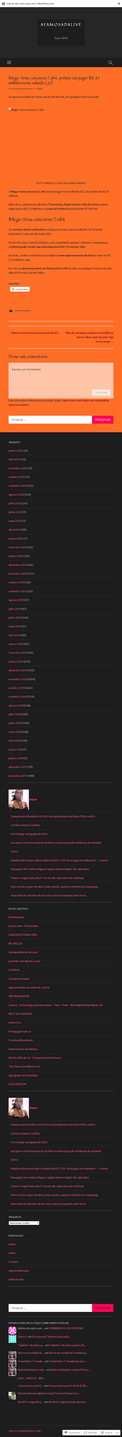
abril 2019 (14, 635)
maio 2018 (15, 732)
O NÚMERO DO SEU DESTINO (66, 1328)
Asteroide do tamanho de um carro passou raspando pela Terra (48, 895)
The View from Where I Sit (24, 1066)
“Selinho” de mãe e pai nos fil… (68, 1345)
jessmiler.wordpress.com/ (24, 961)
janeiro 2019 (16, 661)
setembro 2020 (18, 485)
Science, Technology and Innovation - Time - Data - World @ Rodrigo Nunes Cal (56, 1005)
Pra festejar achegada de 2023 (29, 834)
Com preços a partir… (31, 1385)
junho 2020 (15, 512)
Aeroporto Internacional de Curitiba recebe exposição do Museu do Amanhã (56, 842)
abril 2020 (15, 529)
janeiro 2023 (16, 450)
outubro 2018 (17, 688)
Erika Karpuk (16, 917)
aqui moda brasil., (19, 1270)
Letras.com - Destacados (24, 925)
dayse (39, 89)
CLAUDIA (14, 969)
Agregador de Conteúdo (23, 1075)
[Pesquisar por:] (61, 420)
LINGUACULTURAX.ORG (23, 934)
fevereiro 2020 (18, 547)
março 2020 (16, 538)
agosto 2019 (16, 600)
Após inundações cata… (32, 1369)
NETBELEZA (16, 943)
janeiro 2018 (16, 758)
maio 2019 (15, 626)
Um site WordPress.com (25, 1431)
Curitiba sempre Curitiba (25, 825)
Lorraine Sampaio (19, 978)
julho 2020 (15, 503)
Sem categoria (22, 311)
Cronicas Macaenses (21, 1040)
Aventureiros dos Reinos (23, 1049)
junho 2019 (15, 617)
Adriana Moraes (27, 1393)
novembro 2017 (18, 775)
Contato (13, 1261)
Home (12, 1244)
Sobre (12, 1253)
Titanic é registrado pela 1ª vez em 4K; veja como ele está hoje (47, 878)
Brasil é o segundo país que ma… (68, 1402)
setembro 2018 (18, 696)
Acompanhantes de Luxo (23, 952)
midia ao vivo (16, 1279)
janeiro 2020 (16, 556)
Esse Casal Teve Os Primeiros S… (60, 1393)
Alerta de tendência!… (31, 1352)
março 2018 (16, 749)
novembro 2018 (18, 679)
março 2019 (16, 644)
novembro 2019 (18, 573)
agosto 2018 (16, 705)
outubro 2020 (17, 477)
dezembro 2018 (18, 670)
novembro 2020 (18, 468)
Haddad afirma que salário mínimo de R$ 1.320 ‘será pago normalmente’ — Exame (59, 860)
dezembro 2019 (18, 565)
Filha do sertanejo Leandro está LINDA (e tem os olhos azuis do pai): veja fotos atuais (89, 337)
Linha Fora (15, 1022)
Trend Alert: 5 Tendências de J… (68, 1361)
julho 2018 (15, 714)
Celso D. (22, 1336)
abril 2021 (14, 459)
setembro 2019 (18, 591)
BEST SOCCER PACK (20, 1013)
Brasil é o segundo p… (31, 1402)
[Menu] (9, 62)
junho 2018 (15, 723)
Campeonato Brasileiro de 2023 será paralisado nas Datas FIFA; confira (53, 816)
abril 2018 (14, 740)
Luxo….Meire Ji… (28, 1378)
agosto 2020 (16, 494)
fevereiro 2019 (18, 652)
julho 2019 (15, 608)
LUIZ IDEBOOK (17, 1084)
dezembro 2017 (18, 767)
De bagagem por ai (20, 1031)
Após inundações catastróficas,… (71, 1369)
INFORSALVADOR (19, 996)
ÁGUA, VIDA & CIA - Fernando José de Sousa (35, 1057)
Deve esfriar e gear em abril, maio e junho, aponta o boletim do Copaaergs (54, 886)
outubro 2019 (17, 582)
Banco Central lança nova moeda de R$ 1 (34, 332)
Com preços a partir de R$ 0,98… (68, 1385)
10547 (14, 851)
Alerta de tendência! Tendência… (68, 1352)
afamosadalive (61, 24)
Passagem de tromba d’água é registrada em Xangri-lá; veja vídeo (50, 869)
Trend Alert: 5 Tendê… (31, 1361)
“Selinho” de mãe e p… (31, 1345)
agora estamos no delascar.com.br (29, 987)
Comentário (101, 392)
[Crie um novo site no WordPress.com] (61, 3)
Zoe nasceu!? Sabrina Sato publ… (51, 1336)
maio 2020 (15, 521)
